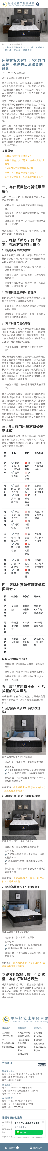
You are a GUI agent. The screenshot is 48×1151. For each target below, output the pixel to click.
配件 (20, 1050)
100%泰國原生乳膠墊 (23, 1041)
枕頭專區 (22, 1047)
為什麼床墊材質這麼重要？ (18, 156)
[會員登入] (37, 4)
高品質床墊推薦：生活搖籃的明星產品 (24, 177)
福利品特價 (23, 1054)
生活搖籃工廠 (8, 1043)
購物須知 (38, 1036)
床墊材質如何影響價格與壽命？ (21, 173)
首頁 (4, 44)
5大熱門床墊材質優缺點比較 (19, 168)
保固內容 (38, 1040)
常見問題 (38, 1032)
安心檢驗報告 (8, 1047)
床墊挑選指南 (16, 44)
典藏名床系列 (24, 1032)
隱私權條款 (39, 1043)
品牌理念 (6, 1032)
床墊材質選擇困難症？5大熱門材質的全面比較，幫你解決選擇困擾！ (25, 48)
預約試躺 (42, 1064)
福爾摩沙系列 (24, 1036)
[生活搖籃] (21, 4)
